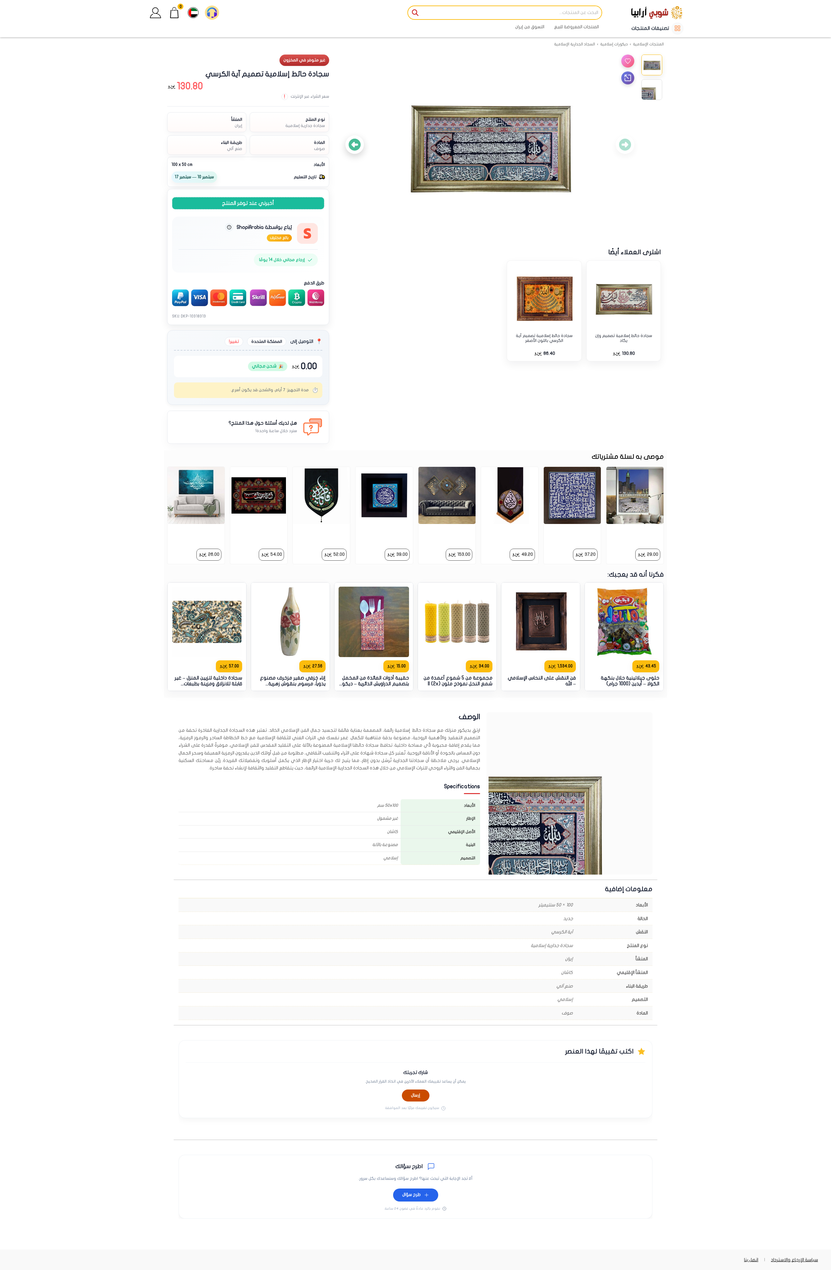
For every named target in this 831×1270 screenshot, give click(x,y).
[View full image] (490, 145)
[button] (155, 12)
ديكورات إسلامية (614, 44)
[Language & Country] (193, 12)
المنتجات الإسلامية (648, 44)
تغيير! (234, 341)
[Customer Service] (212, 12)
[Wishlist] (627, 61)
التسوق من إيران (529, 27)
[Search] (415, 12)
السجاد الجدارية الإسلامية (574, 44)
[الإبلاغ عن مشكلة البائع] (229, 227)
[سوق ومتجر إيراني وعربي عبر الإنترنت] (644, 12)
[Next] (354, 144)
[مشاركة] (627, 77)
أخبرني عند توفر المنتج (248, 203)
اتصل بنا (751, 1259)
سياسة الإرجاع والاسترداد (794, 1259)
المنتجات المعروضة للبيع (576, 27)
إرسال (415, 1095)
